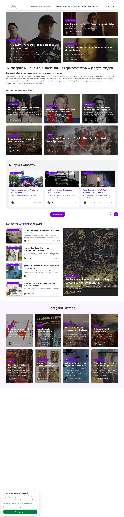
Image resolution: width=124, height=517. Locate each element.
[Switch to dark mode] (112, 6)
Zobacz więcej (57, 214)
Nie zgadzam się (20, 507)
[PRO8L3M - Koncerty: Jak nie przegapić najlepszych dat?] (33, 37)
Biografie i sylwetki (49, 6)
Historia (84, 6)
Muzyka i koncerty (61, 6)
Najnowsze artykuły (36, 6)
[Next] (116, 214)
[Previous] (111, 214)
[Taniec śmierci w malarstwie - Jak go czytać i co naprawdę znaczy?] (90, 262)
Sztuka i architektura (74, 6)
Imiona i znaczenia (93, 6)
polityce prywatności (26, 503)
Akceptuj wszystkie (20, 512)
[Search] (109, 6)
